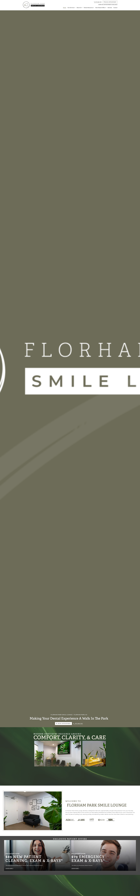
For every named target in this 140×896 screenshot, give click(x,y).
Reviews (110, 7)
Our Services (71, 7)
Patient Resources (88, 7)
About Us (79, 7)
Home (64, 7)
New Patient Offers (100, 7)
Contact (115, 7)
